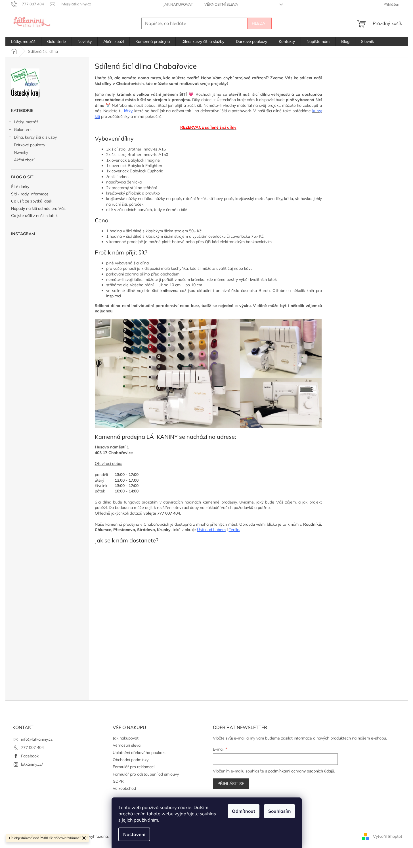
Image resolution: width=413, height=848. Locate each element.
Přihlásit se (230, 783)
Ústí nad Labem (211, 529)
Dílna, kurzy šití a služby (35, 137)
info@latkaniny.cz (37, 739)
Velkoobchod (124, 788)
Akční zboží (24, 159)
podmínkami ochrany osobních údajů (301, 771)
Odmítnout (243, 811)
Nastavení (134, 834)
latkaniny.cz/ (32, 764)
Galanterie (23, 129)
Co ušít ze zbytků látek (31, 201)
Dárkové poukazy (29, 144)
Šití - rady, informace (30, 194)
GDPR (118, 781)
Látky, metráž (26, 121)
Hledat (259, 23)
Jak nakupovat (178, 4)
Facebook (30, 756)
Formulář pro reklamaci (133, 766)
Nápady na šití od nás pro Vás (38, 208)
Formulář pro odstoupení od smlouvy (146, 774)
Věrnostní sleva (221, 4)
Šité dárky (20, 187)
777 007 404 (32, 747)
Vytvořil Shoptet (387, 836)
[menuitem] (23, 41)
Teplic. (234, 529)
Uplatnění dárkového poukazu (140, 752)
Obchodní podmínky (130, 759)
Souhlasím (279, 811)
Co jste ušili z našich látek (34, 216)
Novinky (21, 152)
